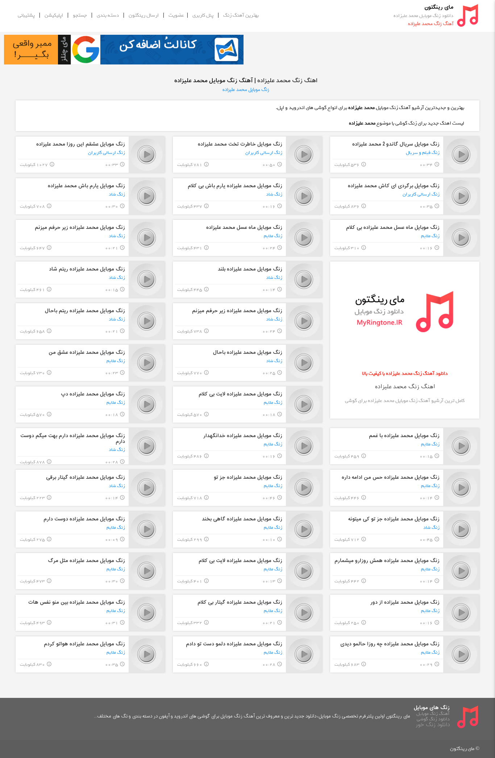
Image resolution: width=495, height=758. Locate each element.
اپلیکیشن (54, 15)
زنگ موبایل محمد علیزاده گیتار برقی (85, 477)
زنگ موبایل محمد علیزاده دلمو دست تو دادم (234, 644)
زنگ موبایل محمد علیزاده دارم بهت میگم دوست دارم (72, 438)
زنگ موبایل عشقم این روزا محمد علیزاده (80, 144)
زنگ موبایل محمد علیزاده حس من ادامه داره (391, 477)
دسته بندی (108, 15)
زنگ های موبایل (432, 708)
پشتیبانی (26, 15)
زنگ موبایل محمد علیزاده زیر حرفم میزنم (80, 228)
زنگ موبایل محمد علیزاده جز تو (248, 477)
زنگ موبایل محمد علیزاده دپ (93, 394)
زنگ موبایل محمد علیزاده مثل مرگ (86, 561)
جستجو (80, 15)
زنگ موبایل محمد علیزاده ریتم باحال (85, 311)
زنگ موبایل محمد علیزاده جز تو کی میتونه (394, 519)
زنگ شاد (274, 194)
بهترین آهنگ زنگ (241, 15)
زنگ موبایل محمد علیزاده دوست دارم (84, 519)
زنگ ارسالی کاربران (263, 152)
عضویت (176, 15)
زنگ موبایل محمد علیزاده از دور (405, 602)
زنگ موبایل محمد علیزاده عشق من (87, 352)
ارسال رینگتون (144, 15)
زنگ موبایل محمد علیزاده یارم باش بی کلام (235, 186)
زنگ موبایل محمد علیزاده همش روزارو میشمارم (387, 561)
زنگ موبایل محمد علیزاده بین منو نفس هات (76, 602)
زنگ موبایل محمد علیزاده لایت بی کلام (240, 394)
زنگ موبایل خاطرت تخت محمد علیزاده (240, 144)
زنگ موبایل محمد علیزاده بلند (250, 269)
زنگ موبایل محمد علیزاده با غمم (404, 436)
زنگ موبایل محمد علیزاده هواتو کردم (84, 644)
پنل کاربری (202, 15)
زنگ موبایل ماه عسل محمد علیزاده (244, 228)
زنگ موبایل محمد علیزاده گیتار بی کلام (239, 602)
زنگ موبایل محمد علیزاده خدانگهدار (242, 436)
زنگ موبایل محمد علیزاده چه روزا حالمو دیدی (390, 644)
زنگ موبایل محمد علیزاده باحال (247, 352)
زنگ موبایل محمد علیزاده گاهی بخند (242, 519)
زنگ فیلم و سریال (423, 152)
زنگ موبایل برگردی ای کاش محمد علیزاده (394, 186)
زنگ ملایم (430, 236)
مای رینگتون (438, 7)
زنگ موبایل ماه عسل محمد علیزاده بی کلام (393, 228)
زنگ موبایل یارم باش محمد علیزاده (86, 186)
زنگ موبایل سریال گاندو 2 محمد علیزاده (396, 144)
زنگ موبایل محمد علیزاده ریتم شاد (87, 269)
